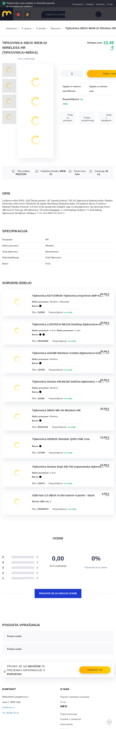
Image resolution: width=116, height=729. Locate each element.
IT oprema (27, 28)
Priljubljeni (83, 14)
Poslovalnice (77, 4)
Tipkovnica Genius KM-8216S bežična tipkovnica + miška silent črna (68, 386)
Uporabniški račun (98, 14)
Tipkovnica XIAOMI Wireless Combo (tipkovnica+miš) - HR (68, 357)
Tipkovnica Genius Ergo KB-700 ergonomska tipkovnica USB (68, 473)
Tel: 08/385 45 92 (10, 720)
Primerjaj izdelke (76, 14)
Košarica (89, 14)
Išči (65, 14)
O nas (110, 4)
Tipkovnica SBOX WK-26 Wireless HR (56, 415)
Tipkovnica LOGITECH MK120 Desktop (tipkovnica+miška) (68, 325)
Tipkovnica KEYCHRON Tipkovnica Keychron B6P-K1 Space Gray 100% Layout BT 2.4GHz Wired (68, 295)
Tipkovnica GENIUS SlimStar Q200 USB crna (61, 444)
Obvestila (100, 4)
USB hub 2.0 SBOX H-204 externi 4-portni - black (63, 502)
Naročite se (94, 677)
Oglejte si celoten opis (98, 88)
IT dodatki (42, 28)
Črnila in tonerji (28, 14)
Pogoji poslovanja (68, 722)
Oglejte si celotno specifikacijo (72, 88)
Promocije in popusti (18, 14)
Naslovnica (11, 28)
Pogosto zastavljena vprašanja (75, 704)
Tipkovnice (56, 28)
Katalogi (89, 4)
